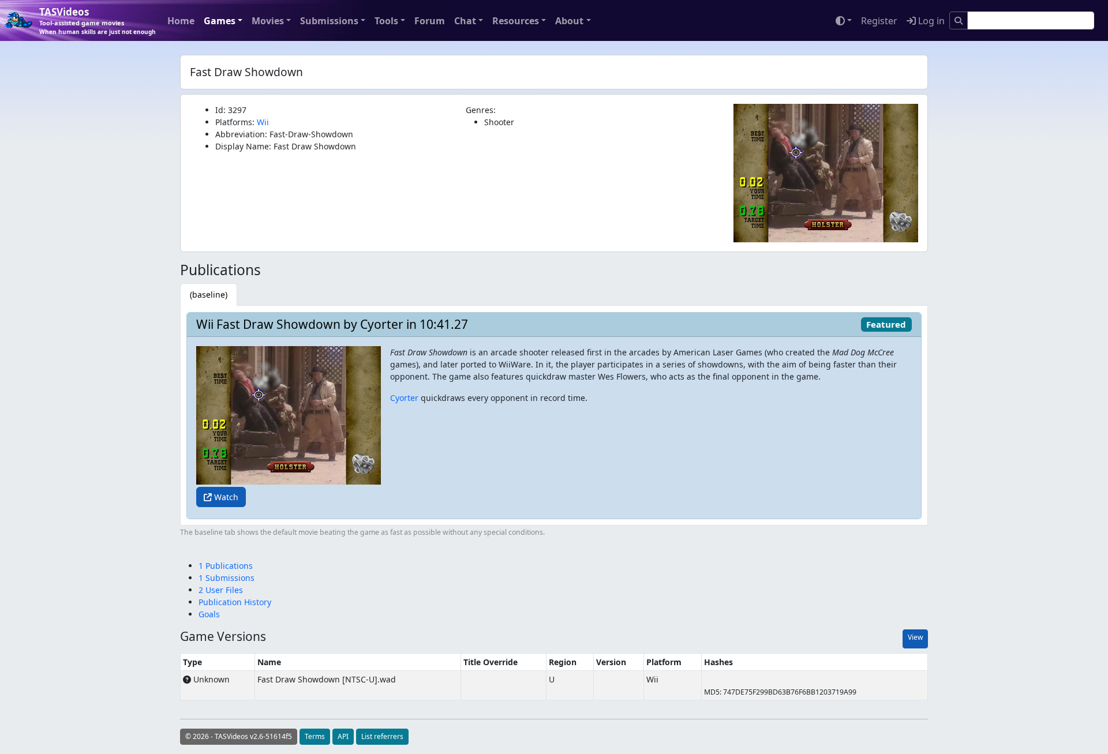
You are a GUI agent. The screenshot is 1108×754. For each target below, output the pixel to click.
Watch (225, 497)
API (343, 736)
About (569, 20)
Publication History (235, 602)
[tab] (208, 294)
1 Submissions (226, 577)
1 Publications (226, 565)
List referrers (382, 736)
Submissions (329, 20)
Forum (429, 20)
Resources (515, 20)
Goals (209, 614)
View (915, 637)
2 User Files (221, 589)
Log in (930, 20)
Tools (386, 20)
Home (180, 20)
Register (879, 20)
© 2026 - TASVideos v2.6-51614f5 (238, 736)
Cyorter (404, 397)
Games (219, 20)
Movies (268, 20)
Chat (465, 20)
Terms (315, 736)
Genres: (481, 109)
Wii (263, 122)
